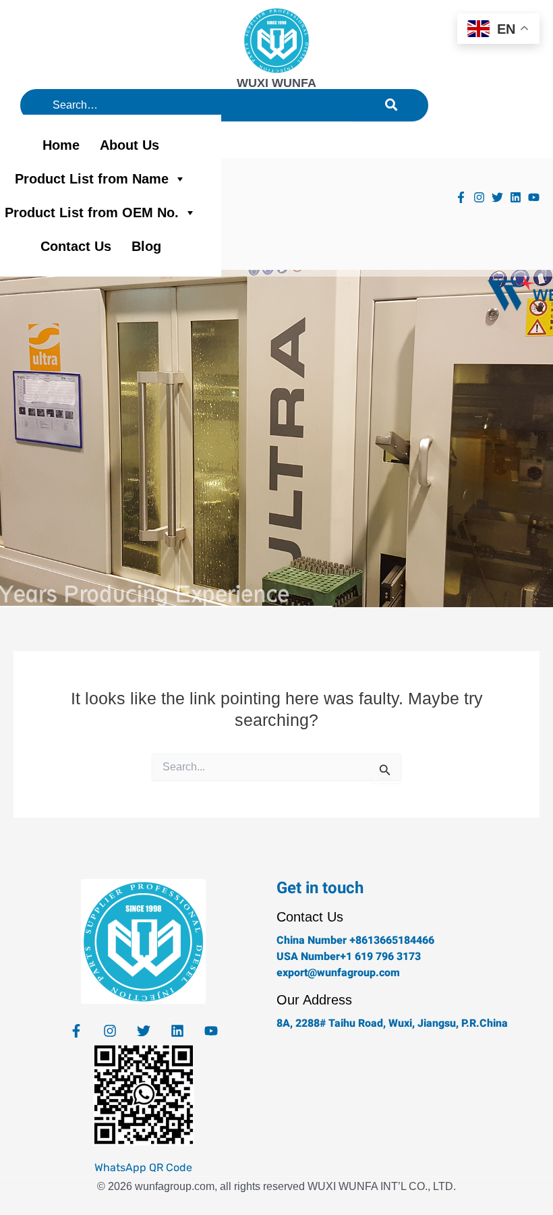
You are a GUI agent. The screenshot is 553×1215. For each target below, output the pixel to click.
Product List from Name (92, 178)
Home (61, 145)
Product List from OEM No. (92, 212)
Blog (146, 246)
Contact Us (75, 246)
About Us (129, 145)
